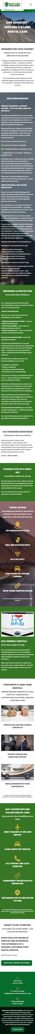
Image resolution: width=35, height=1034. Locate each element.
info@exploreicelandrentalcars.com (17, 993)
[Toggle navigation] (31, 5)
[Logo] (12, 4)
